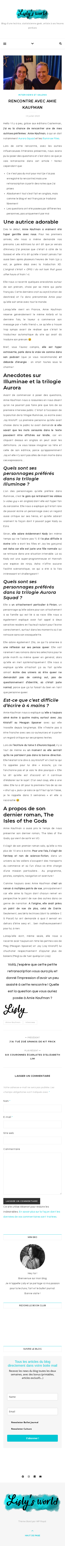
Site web (8, 1133)
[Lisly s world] (32, 14)
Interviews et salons (32, 95)
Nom (6, 1101)
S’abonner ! (32, 1438)
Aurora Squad (26, 138)
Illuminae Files (50, 138)
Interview (30, 1022)
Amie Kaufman (13, 1022)
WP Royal (41, 1521)
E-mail (8, 1117)
